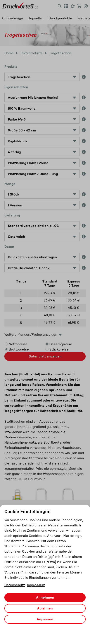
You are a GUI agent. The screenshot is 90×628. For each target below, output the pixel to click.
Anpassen (45, 619)
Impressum (36, 585)
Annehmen (45, 597)
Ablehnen (45, 608)
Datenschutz (14, 585)
